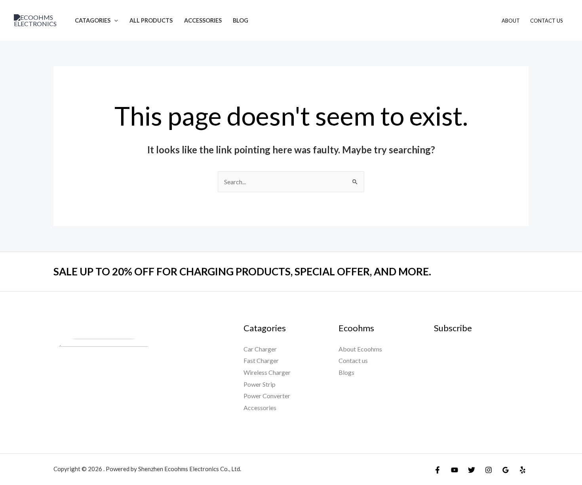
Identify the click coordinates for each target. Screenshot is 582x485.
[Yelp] (522, 470)
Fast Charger (261, 360)
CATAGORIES (92, 20)
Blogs (346, 372)
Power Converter (266, 395)
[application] (114, 20)
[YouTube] (454, 470)
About (511, 20)
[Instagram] (488, 470)
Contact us (353, 360)
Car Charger (260, 349)
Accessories (203, 20)
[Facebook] (437, 470)
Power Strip (259, 384)
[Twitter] (471, 470)
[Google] (505, 470)
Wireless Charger (267, 372)
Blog (240, 20)
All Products (151, 20)
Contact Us (546, 20)
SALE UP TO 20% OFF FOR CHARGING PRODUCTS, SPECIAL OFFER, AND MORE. (242, 271)
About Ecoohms (360, 349)
